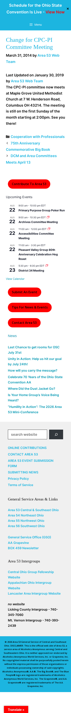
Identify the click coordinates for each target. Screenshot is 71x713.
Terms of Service (20, 485)
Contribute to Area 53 (29, 184)
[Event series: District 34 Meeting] (46, 265)
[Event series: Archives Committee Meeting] (48, 217)
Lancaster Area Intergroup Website (34, 593)
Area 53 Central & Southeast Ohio (33, 510)
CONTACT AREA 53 (23, 454)
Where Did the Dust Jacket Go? (31, 389)
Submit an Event (24, 292)
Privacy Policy (18, 479)
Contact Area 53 (24, 322)
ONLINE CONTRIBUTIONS (27, 448)
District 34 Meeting (31, 270)
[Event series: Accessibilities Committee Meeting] (49, 229)
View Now (55, 12)
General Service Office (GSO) (29, 537)
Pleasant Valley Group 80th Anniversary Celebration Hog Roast (38, 254)
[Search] (56, 434)
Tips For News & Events (30, 307)
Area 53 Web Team (27, 81)
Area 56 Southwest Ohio (26, 526)
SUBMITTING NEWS (23, 472)
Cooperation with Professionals (38, 137)
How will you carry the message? (32, 370)
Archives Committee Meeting (38, 222)
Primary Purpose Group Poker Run (42, 210)
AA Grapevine (18, 543)
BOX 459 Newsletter (23, 548)
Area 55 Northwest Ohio (26, 521)
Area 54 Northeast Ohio (26, 515)
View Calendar (15, 278)
